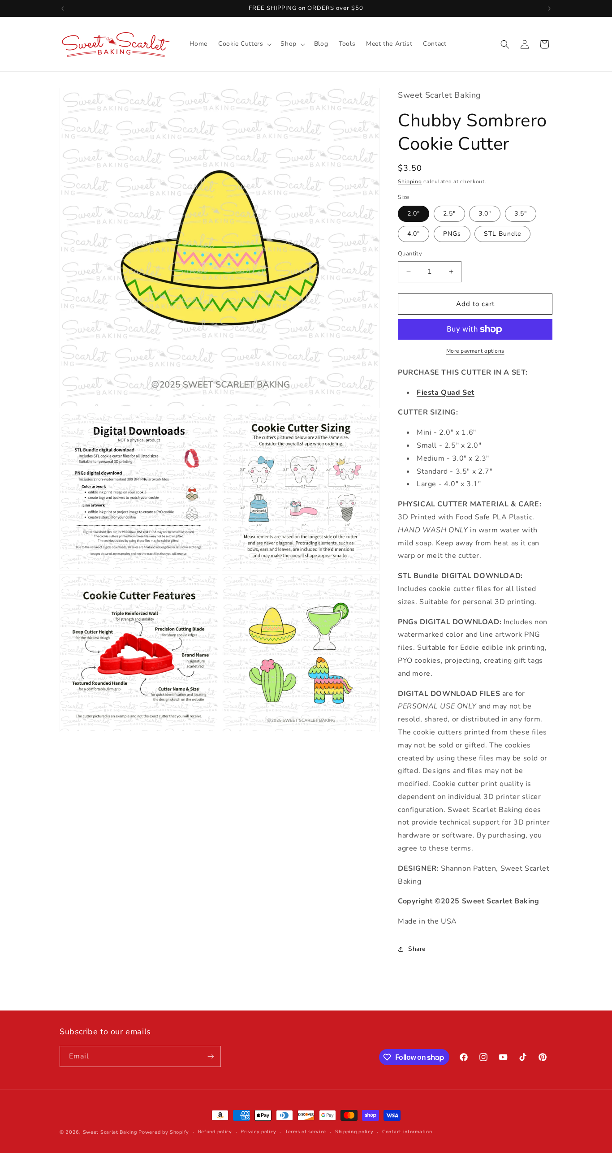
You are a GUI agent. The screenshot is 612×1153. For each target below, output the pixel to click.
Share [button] (417, 949)
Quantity (410, 254)
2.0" (413, 213)
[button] (244, 44)
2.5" (449, 213)
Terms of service (305, 1131)
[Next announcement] (549, 8)
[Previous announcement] (63, 8)
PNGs (452, 233)
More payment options (475, 350)
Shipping (410, 181)
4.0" (413, 233)
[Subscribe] (210, 1056)
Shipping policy (354, 1131)
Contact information (407, 1131)
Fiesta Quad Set (445, 392)
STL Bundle (502, 233)
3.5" (520, 213)
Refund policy (215, 1131)
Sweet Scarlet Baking (110, 1132)
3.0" (484, 213)
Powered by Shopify (163, 1132)
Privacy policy (258, 1131)
